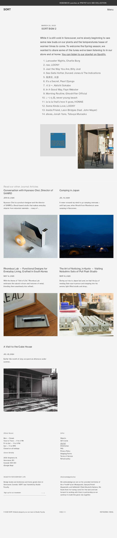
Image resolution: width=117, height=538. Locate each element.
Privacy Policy (65, 451)
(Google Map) (8, 465)
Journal (63, 443)
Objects (63, 438)
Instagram (104, 512)
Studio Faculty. (40, 512)
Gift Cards (64, 441)
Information (64, 446)
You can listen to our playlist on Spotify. (84, 54)
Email (111, 512)
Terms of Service (66, 456)
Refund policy (65, 459)
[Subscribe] (43, 493)
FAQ (61, 448)
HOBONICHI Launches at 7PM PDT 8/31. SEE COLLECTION (82, 3)
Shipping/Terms (66, 453)
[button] (110, 9)
